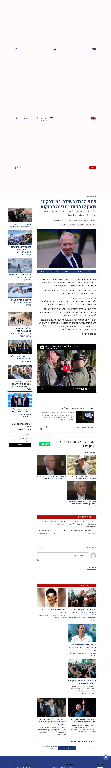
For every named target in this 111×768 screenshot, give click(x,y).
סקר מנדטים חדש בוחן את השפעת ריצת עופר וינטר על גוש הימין (82, 720)
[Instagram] (15, 166)
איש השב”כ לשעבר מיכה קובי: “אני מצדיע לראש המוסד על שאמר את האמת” (51, 477)
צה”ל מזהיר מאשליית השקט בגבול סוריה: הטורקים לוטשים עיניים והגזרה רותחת (21, 332)
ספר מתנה (54, 271)
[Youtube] (17, 166)
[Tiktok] (17, 167)
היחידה (43, 271)
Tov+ (66, 271)
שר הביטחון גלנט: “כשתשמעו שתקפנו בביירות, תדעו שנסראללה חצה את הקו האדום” (82, 524)
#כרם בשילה (71, 224)
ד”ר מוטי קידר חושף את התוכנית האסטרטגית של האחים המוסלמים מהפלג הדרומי (82, 612)
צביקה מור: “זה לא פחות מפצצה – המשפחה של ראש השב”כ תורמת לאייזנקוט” (52, 722)
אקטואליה (86, 196)
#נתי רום (63, 224)
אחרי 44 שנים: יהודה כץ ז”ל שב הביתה (53, 611)
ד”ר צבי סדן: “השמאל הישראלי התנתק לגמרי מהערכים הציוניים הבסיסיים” (21, 413)
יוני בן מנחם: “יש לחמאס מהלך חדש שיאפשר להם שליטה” (82, 682)
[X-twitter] (15, 167)
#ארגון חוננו (88, 224)
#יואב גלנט (80, 224)
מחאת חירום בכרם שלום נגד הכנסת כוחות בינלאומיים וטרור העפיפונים (21, 250)
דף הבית (93, 196)
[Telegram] (15, 168)
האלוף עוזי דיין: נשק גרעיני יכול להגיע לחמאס (20, 225)
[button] (55, 49)
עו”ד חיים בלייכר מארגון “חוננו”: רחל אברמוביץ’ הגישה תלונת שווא (83, 477)
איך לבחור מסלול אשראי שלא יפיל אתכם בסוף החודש (21, 302)
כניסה (39, 547)
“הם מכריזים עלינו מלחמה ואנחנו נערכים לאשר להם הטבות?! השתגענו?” (51, 532)
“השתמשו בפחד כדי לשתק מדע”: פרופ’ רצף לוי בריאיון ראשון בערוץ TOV (82, 647)
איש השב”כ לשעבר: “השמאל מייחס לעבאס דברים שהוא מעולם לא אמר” (21, 385)
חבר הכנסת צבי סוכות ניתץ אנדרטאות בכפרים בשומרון (20, 277)
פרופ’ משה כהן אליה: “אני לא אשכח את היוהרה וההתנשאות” (20, 359)
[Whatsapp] (20, 167)
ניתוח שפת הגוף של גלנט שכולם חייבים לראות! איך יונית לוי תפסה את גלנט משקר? (82, 504)
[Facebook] (20, 166)
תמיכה (91, 271)
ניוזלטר (79, 271)
